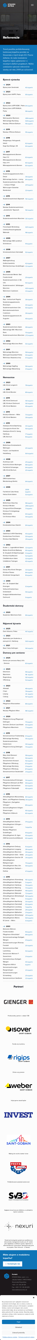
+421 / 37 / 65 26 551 (19, 1285)
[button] (34, 1298)
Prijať (18, 1322)
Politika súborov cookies (10, 1337)
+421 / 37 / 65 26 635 (22, 1287)
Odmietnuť (18, 1327)
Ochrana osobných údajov (26, 1337)
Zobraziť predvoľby (18, 1333)
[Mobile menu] (32, 6)
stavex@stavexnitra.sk (19, 1290)
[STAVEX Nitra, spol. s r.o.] (9, 5)
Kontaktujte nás (13, 1264)
